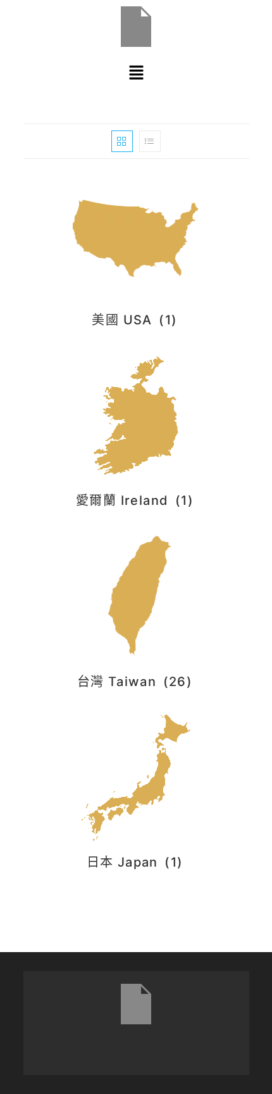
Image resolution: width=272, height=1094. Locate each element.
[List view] (150, 141)
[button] (136, 73)
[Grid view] (122, 141)
